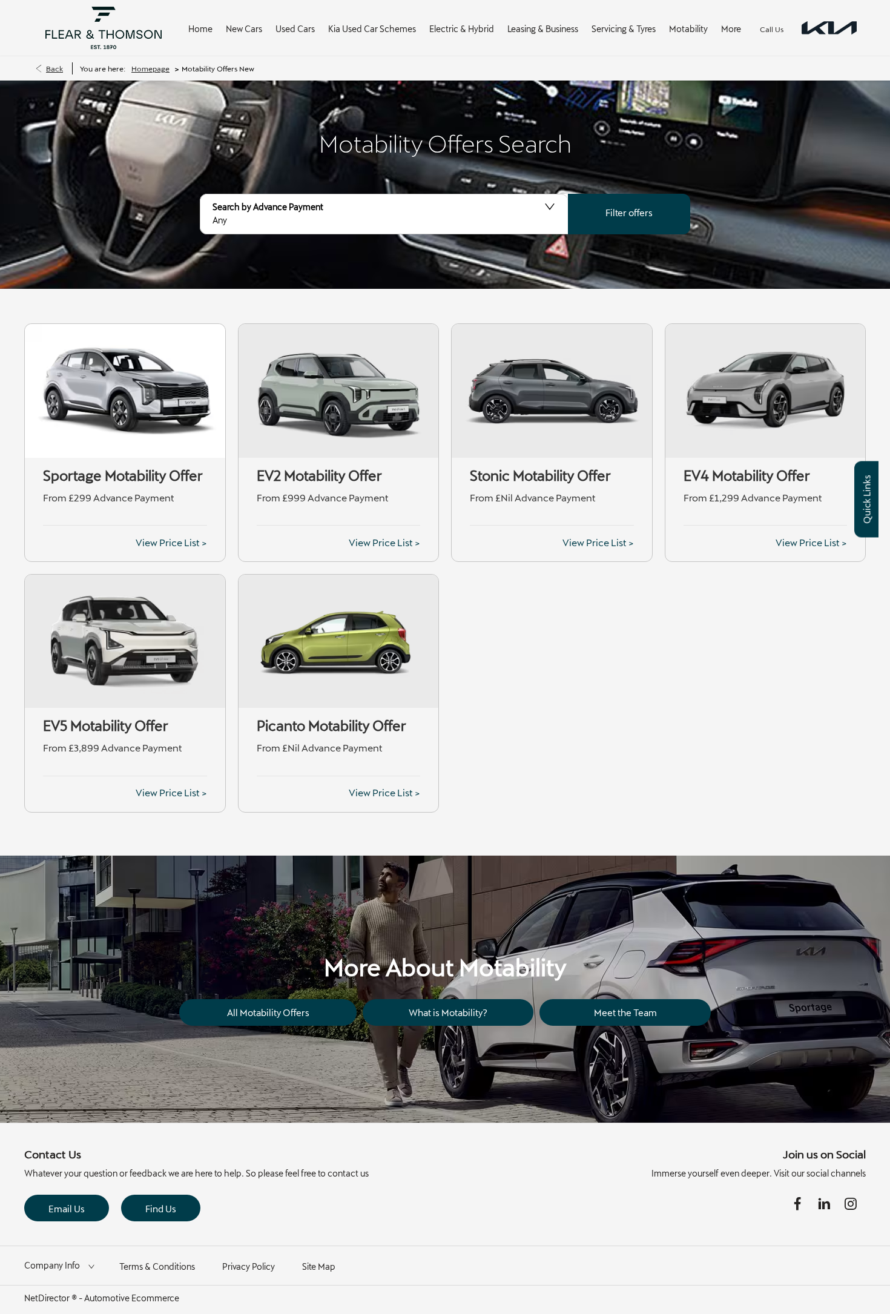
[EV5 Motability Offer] (125, 641)
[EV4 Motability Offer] (765, 390)
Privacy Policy (248, 1266)
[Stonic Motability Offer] (552, 390)
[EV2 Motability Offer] (339, 390)
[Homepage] (829, 28)
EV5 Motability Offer (105, 725)
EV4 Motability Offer (747, 475)
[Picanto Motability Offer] (339, 641)
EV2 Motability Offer (319, 475)
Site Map (318, 1266)
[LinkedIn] (824, 1204)
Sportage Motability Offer (123, 475)
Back (54, 68)
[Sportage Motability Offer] (125, 390)
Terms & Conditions (157, 1266)
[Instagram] (851, 1204)
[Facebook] (797, 1204)
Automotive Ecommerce (131, 1298)
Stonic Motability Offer (540, 475)
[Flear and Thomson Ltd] (103, 28)
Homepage (150, 68)
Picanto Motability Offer (331, 725)
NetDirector (47, 1298)
